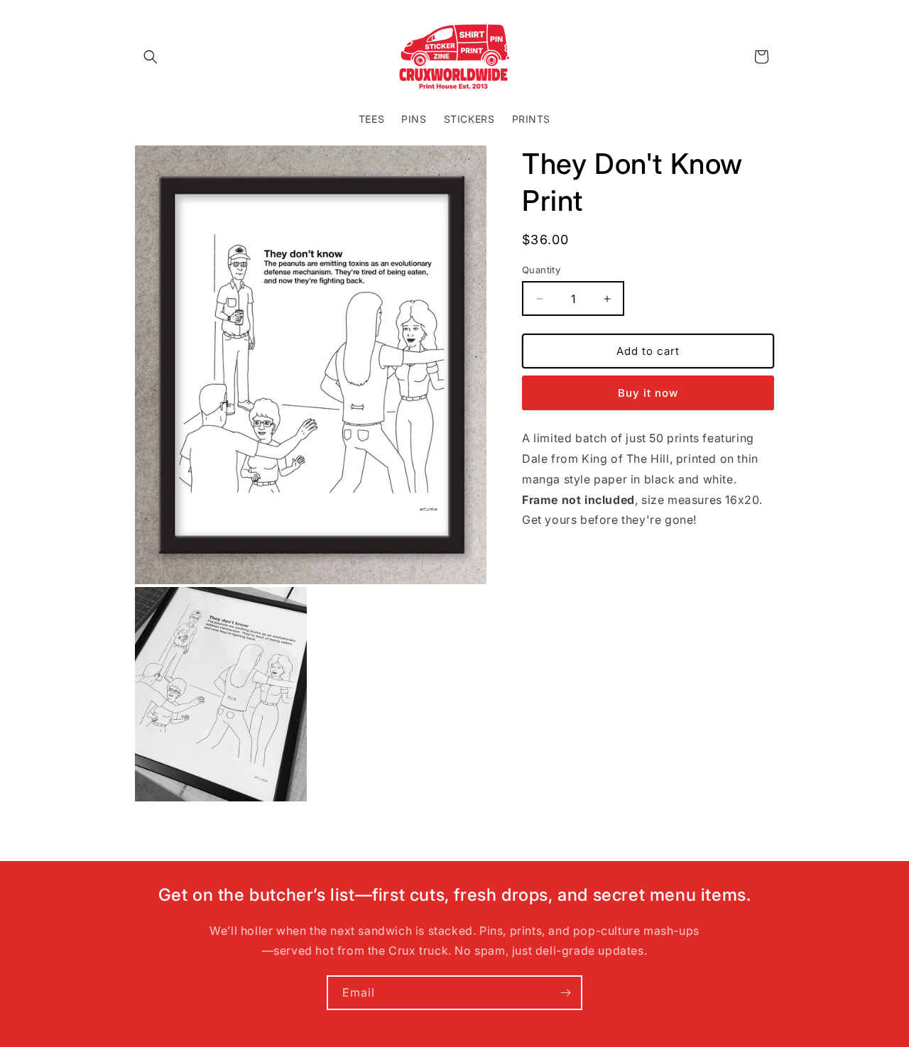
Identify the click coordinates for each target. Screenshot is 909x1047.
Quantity (541, 269)
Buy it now (648, 393)
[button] (150, 56)
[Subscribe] (565, 992)
